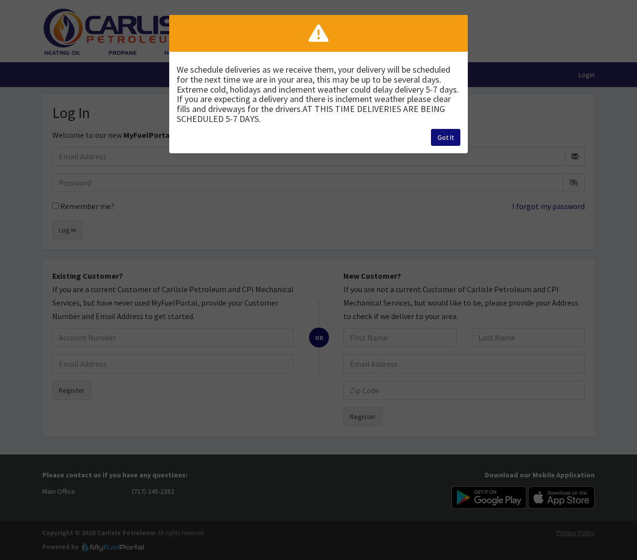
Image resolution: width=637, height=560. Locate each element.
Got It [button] (445, 137)
